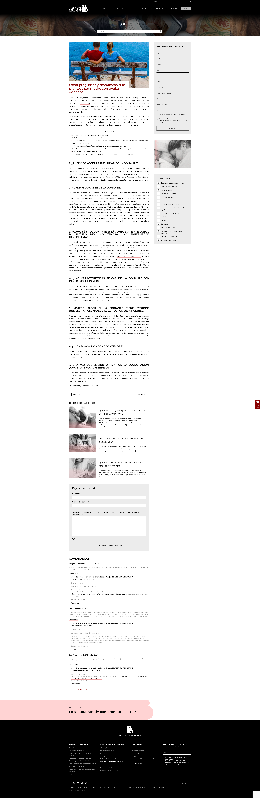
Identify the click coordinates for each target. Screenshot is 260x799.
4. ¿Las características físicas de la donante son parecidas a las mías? (99, 146)
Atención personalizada (138, 750)
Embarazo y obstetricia (107, 750)
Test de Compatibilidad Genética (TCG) (106, 254)
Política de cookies (75, 787)
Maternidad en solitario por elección (79, 766)
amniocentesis (133, 201)
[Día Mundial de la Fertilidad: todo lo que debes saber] (82, 443)
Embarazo (164, 201)
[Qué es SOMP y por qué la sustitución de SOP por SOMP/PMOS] (82, 417)
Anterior (76, 394)
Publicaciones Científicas (107, 768)
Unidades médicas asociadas (139, 8)
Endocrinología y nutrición (170, 204)
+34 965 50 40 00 (157, 2)
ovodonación (85, 103)
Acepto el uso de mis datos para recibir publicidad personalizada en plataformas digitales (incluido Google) (173, 120)
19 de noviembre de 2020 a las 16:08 (85, 670)
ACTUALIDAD (137, 763)
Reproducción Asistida (169, 236)
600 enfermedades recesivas (129, 256)
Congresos (103, 765)
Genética (164, 220)
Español (167, 2)
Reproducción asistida (113, 8)
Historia (134, 748)
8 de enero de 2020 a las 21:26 (85, 655)
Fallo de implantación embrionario (79, 761)
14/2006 (117, 177)
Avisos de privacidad (100, 787)
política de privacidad (100, 538)
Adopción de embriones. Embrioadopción (81, 758)
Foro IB (173, 8)
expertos (142, 119)
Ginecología (165, 224)
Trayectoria (135, 756)
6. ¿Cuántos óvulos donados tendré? (87, 151)
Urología (102, 756)
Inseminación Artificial (169, 227)
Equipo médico (136, 753)
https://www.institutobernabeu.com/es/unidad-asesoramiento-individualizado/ (98, 594)
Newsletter (170, 111)
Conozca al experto (168, 190)
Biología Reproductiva (169, 187)
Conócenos (161, 8)
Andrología (103, 753)
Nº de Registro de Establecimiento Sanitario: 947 (150, 787)
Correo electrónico (80, 502)
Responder (73, 573)
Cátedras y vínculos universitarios (110, 770)
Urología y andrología (168, 240)
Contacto (186, 8)
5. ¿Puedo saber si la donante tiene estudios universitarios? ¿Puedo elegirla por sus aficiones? (109, 149)
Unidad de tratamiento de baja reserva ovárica (82, 763)
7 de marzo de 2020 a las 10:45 (83, 579)
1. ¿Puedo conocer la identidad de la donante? (90, 135)
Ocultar (111, 131)
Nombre (76, 494)
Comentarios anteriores (78, 689)
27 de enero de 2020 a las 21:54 (87, 564)
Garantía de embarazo (75, 748)
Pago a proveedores (125, 787)
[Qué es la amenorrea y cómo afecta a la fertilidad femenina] (82, 468)
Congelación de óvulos (75, 774)
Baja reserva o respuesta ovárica (172, 183)
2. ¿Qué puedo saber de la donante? (87, 138)
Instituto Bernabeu (78, 8)
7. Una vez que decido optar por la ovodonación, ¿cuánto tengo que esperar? (103, 154)
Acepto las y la (90, 538)
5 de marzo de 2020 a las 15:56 (83, 626)
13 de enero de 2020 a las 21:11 (85, 608)
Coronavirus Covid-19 (168, 194)
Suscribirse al (166, 111)
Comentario (77, 515)
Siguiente (141, 394)
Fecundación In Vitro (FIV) (170, 213)
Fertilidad (164, 217)
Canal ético (112, 787)
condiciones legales (85, 538)
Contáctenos (137, 712)
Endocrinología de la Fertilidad (109, 759)
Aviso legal (87, 787)
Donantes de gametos (169, 197)
